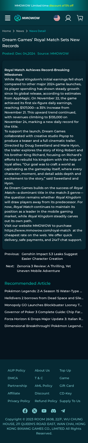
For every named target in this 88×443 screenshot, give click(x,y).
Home (6, 31)
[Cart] (79, 18)
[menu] (8, 18)
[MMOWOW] (27, 18)
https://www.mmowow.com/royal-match (38, 230)
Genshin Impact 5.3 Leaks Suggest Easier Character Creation (50, 256)
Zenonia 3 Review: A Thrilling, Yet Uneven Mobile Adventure (44, 268)
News (20, 31)
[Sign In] (68, 18)
